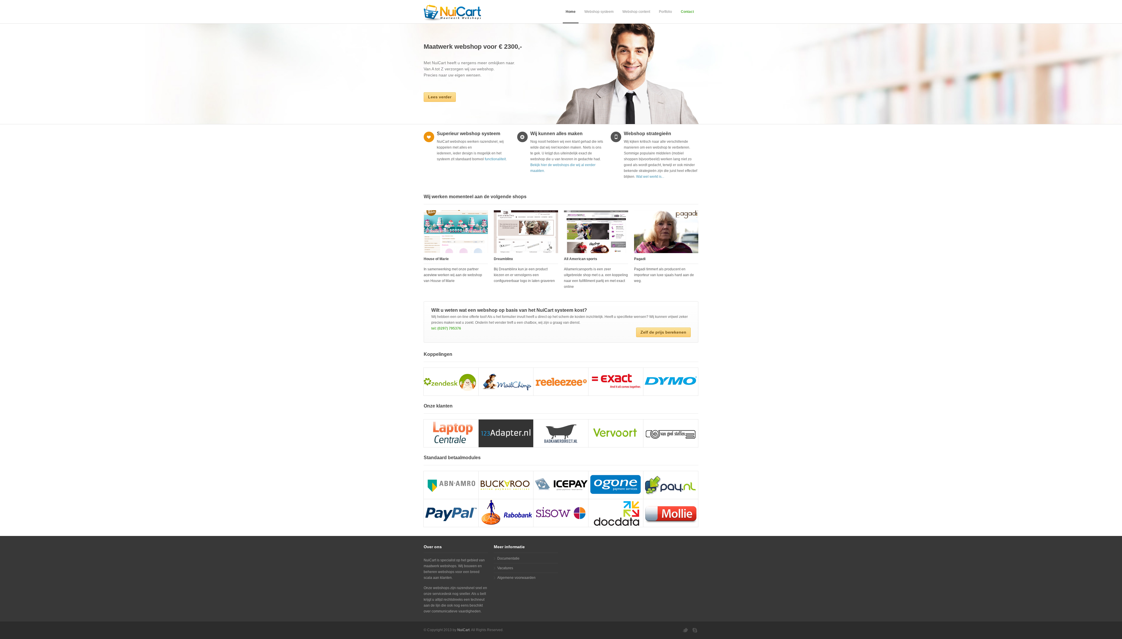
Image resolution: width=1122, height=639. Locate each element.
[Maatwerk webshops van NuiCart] (456, 11)
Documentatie (508, 558)
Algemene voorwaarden (516, 578)
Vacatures (505, 568)
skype (695, 630)
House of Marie (436, 259)
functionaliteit (495, 159)
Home (571, 12)
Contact (687, 12)
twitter (685, 630)
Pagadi (639, 259)
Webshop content (636, 12)
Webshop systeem (599, 12)
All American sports (580, 259)
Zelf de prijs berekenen (663, 332)
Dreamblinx (503, 259)
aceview (430, 275)
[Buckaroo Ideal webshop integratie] (506, 485)
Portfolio (665, 12)
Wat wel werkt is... (650, 177)
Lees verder (439, 97)
